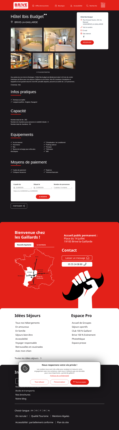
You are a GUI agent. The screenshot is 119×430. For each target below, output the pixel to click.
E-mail (85, 30)
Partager (17, 206)
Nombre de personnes (62, 184)
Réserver (87, 42)
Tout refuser (39, 382)
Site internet (87, 33)
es (37, 410)
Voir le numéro (87, 27)
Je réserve (43, 196)
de (45, 410)
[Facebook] (85, 37)
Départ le (37, 184)
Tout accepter (80, 382)
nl (49, 410)
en (32, 410)
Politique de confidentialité (59, 376)
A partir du (17, 184)
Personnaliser (59, 382)
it (40, 410)
